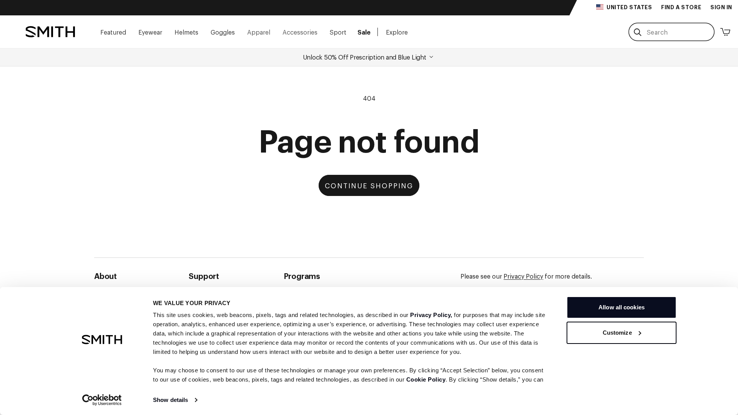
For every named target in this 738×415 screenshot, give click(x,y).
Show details (170, 400)
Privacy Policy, (431, 315)
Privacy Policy (523, 276)
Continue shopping (369, 185)
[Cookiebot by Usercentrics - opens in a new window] (102, 400)
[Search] (638, 32)
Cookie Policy (426, 379)
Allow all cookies (621, 307)
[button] (113, 31)
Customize (617, 332)
